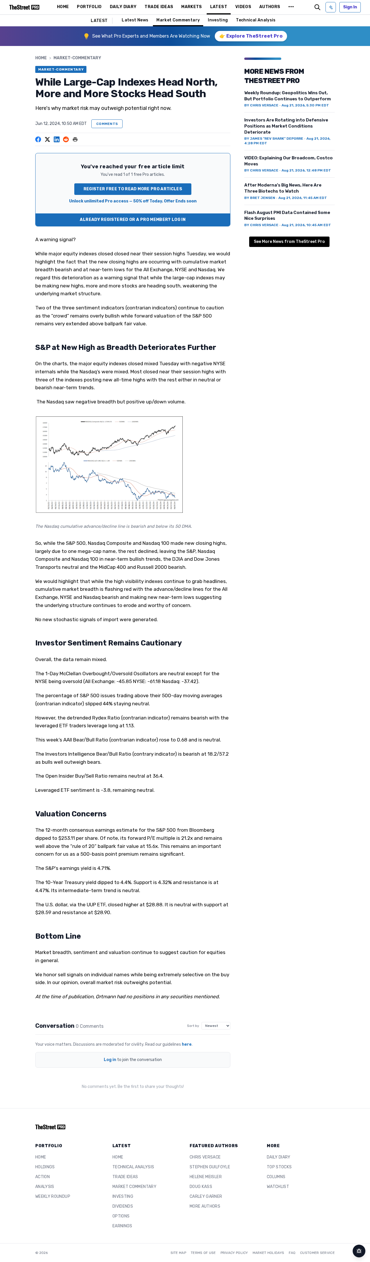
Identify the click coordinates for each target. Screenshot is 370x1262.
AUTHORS (269, 6)
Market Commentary (178, 20)
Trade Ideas (125, 1176)
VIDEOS (243, 6)
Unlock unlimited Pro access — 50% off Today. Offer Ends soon (133, 201)
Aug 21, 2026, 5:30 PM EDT (305, 105)
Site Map (178, 1253)
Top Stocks (279, 1167)
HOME (63, 6)
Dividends (122, 1206)
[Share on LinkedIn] (57, 139)
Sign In (350, 7)
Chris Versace (205, 1157)
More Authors (205, 1206)
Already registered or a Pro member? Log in (133, 219)
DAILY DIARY (123, 6)
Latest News (135, 20)
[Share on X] (47, 139)
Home (41, 58)
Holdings (45, 1167)
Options (121, 1216)
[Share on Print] (75, 139)
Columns (276, 1176)
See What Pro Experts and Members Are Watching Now (151, 36)
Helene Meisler (206, 1176)
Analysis (44, 1186)
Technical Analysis (255, 20)
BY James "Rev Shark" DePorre (273, 138)
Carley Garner (206, 1196)
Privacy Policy (234, 1253)
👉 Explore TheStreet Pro (250, 36)
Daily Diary (279, 1157)
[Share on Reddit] (66, 139)
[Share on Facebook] (38, 139)
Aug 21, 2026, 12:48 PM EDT (306, 170)
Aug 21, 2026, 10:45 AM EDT (306, 225)
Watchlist (278, 1186)
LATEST (218, 6)
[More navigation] (291, 7)
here (187, 1044)
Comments (107, 124)
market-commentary (77, 58)
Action (42, 1176)
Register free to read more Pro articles (133, 189)
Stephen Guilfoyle (210, 1167)
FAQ (292, 1253)
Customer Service (317, 1253)
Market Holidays (268, 1253)
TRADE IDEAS (159, 6)
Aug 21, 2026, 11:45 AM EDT (302, 198)
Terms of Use (203, 1253)
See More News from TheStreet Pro (289, 241)
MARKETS (191, 6)
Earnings (122, 1226)
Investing (218, 20)
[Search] (317, 7)
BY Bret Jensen (259, 198)
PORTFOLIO (89, 6)
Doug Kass (201, 1186)
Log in (110, 1059)
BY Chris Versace (261, 105)
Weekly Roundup (52, 1196)
